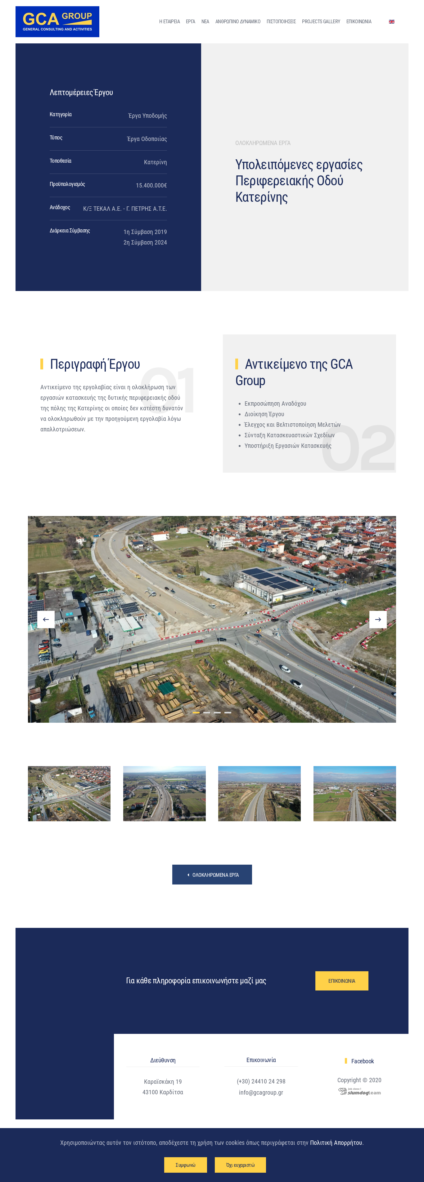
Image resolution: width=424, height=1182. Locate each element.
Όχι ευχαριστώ (240, 1165)
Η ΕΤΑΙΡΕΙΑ (169, 21)
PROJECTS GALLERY (321, 21)
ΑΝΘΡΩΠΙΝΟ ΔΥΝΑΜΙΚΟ (237, 21)
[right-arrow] (378, 619)
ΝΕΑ (205, 21)
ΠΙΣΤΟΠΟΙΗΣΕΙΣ (281, 21)
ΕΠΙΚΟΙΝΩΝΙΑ (358, 21)
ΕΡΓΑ (190, 21)
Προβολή (69, 794)
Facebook (362, 1061)
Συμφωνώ (186, 1165)
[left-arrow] (46, 619)
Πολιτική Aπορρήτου (336, 1142)
